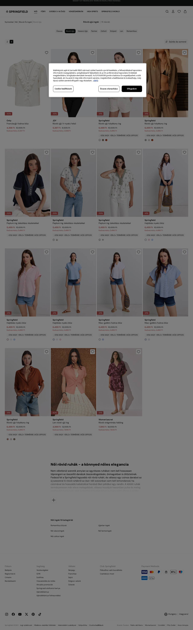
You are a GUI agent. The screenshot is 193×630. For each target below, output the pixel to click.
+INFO (95, 80)
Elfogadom (132, 89)
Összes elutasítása (109, 89)
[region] (98, 80)
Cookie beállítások (63, 89)
